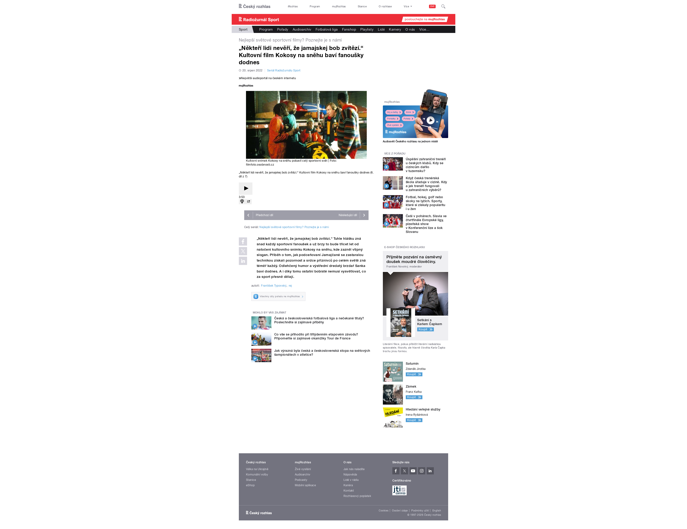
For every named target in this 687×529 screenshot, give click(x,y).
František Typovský (273, 285)
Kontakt (349, 490)
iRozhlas (293, 6)
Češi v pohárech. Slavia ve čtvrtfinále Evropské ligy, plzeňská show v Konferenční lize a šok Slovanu (426, 224)
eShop (250, 485)
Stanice (362, 6)
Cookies (383, 510)
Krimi (408, 112)
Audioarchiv (302, 29)
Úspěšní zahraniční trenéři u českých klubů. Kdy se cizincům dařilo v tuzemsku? (426, 165)
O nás (410, 29)
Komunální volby (257, 474)
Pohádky (391, 118)
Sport (243, 29)
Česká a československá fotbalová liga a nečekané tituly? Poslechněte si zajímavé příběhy (319, 320)
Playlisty (367, 29)
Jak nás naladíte (354, 469)
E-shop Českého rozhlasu (404, 247)
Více (424, 29)
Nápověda (350, 474)
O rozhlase (385, 6)
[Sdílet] (248, 201)
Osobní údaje (400, 510)
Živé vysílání (393, 125)
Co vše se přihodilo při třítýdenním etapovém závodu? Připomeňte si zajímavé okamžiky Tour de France (316, 336)
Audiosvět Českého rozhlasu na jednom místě (410, 141)
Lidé (381, 29)
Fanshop (349, 29)
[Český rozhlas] (254, 6)
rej (290, 285)
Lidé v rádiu (351, 480)
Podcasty (301, 480)
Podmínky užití (420, 510)
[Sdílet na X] (243, 251)
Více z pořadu (395, 153)
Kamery (395, 29)
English (436, 510)
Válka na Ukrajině (257, 469)
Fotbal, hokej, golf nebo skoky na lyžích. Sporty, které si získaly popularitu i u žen (425, 203)
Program (315, 6)
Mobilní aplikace (305, 485)
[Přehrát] (245, 188)
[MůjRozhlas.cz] (246, 86)
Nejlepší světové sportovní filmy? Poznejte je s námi (294, 227)
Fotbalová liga (327, 29)
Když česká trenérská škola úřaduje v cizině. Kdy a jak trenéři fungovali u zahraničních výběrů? (426, 184)
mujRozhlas (339, 6)
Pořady (282, 29)
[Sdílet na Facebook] (243, 241)
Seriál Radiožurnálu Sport (284, 70)
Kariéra (348, 485)
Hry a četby (392, 112)
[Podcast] (242, 201)
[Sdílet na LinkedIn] (243, 261)
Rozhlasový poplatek (357, 496)
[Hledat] (443, 6)
